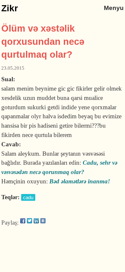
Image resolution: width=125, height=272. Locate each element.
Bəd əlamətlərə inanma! (79, 181)
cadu (28, 197)
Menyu (114, 8)
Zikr (9, 8)
